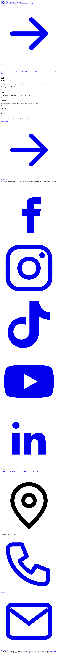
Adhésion (21, 3)
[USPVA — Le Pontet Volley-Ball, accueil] (11, 2)
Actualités (32, 71)
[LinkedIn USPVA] (29, 465)
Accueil (12, 71)
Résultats (10, 3)
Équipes (6, 3)
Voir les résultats (34, 103)
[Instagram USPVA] (29, 295)
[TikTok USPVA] (29, 352)
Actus (18, 3)
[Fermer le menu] (1, 72)
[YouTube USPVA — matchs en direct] (29, 409)
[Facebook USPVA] (29, 239)
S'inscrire (21, 111)
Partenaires (26, 3)
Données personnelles (49, 471)
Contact (31, 3)
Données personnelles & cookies (8, 652)
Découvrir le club (26, 95)
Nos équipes (7, 471)
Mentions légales (40, 471)
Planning (14, 3)
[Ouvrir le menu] (1, 63)
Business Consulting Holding (28, 652)
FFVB (37, 651)
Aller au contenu (4, 1)
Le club (2, 3)
